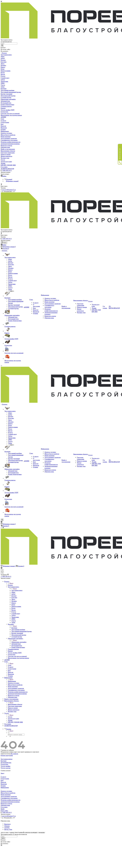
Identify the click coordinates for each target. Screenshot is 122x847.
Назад (11, 583)
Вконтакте (7, 824)
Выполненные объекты (15, 704)
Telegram (7, 826)
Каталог (10, 585)
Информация (12, 681)
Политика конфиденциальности (10, 800)
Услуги (10, 717)
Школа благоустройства (8, 793)
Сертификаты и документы (9, 798)
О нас (9, 665)
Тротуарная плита (16, 590)
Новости (3, 782)
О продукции (5, 778)
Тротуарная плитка (6, 759)
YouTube (6, 827)
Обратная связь (5, 805)
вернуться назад (5, 754)
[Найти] (2, 45)
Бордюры (14, 628)
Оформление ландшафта (18, 642)
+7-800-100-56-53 (6, 170)
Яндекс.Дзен (8, 829)
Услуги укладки (5, 768)
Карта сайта (4, 810)
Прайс (3, 809)
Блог (2, 780)
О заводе (3, 777)
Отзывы (3, 786)
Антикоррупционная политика (10, 802)
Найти (3, 838)
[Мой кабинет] (1, 522)
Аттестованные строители (9, 796)
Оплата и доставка (6, 791)
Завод (2, 773)
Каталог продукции (7, 755)
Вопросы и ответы (6, 803)
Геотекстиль (4, 764)
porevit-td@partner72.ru (9, 190)
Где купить (4, 807)
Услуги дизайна (5, 766)
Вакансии (4, 784)
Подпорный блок (6, 762)
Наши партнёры (6, 794)
